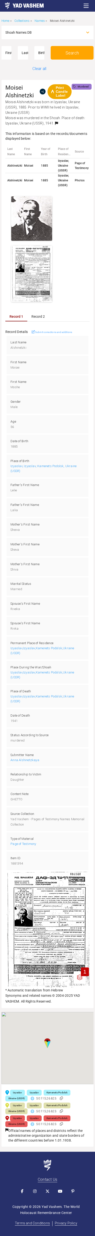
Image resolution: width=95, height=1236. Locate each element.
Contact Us (47, 1179)
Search (72, 52)
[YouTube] (60, 1191)
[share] (43, 91)
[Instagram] (35, 1191)
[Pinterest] (73, 1191)
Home (5, 21)
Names (40, 21)
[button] (86, 6)
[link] (22, 5)
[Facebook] (22, 1191)
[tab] (16, 316)
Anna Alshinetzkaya (24, 760)
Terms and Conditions (32, 1223)
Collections (21, 21)
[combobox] (43, 32)
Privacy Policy (66, 1223)
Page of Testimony (23, 844)
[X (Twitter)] (47, 1191)
